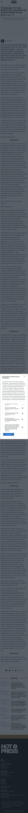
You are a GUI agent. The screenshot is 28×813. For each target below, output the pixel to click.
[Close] (24, 376)
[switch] (22, 408)
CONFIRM (9, 434)
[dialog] (14, 406)
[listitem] (14, 404)
